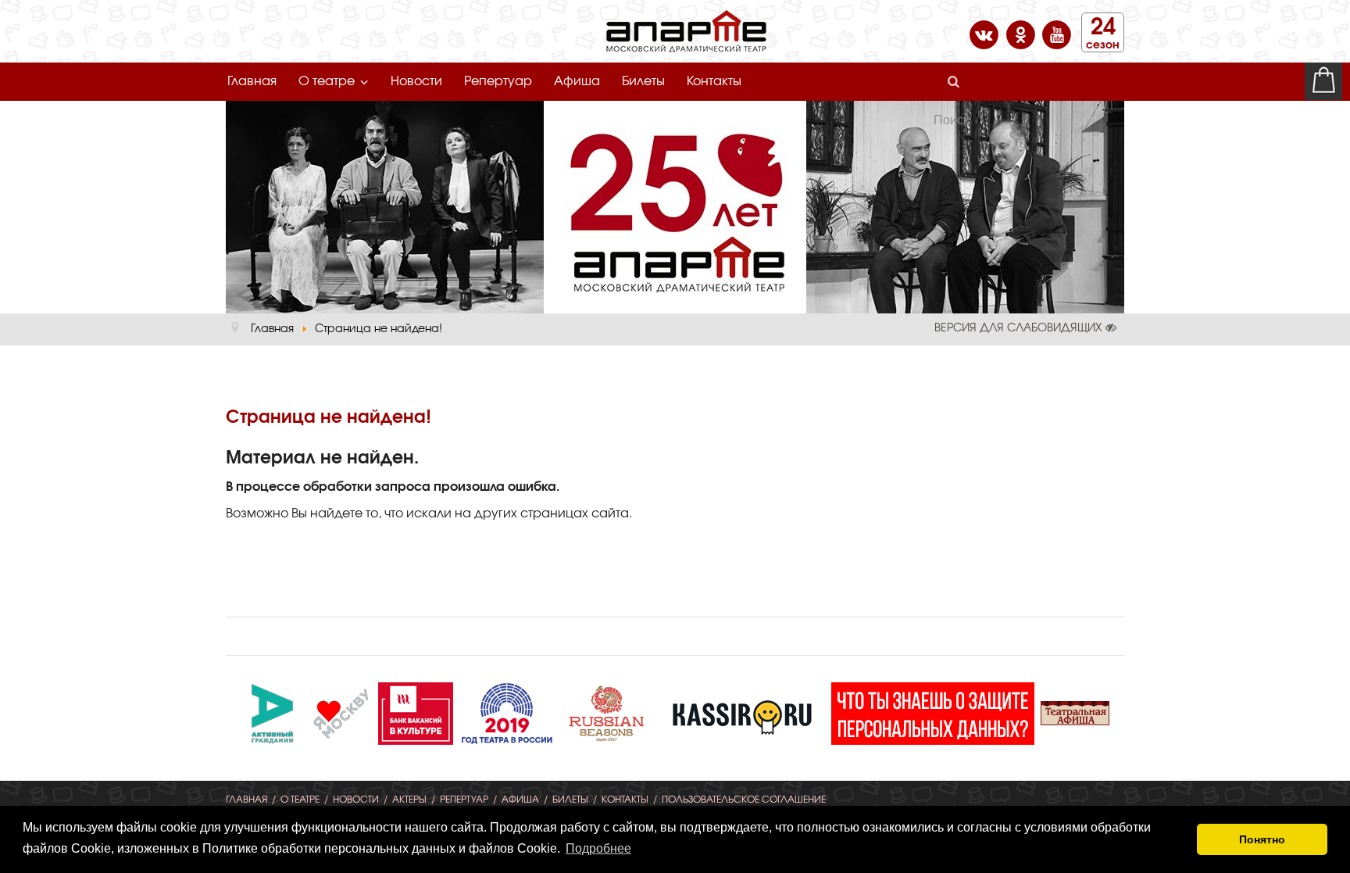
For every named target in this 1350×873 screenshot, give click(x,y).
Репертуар (498, 81)
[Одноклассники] (1022, 33)
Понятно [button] (1262, 839)
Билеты (643, 81)
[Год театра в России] (506, 711)
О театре (326, 81)
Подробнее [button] (598, 848)
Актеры (409, 799)
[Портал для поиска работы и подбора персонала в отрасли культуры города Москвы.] (415, 711)
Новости (416, 81)
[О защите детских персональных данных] (932, 711)
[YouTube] (1056, 33)
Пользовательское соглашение (744, 799)
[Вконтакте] (985, 33)
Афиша (577, 81)
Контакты (714, 81)
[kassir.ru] (742, 711)
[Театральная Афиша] (1075, 711)
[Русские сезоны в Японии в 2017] (606, 711)
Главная (252, 81)
